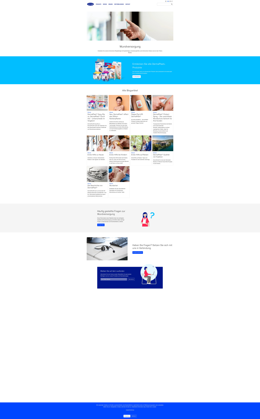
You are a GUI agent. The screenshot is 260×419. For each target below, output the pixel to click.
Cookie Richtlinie (130, 410)
